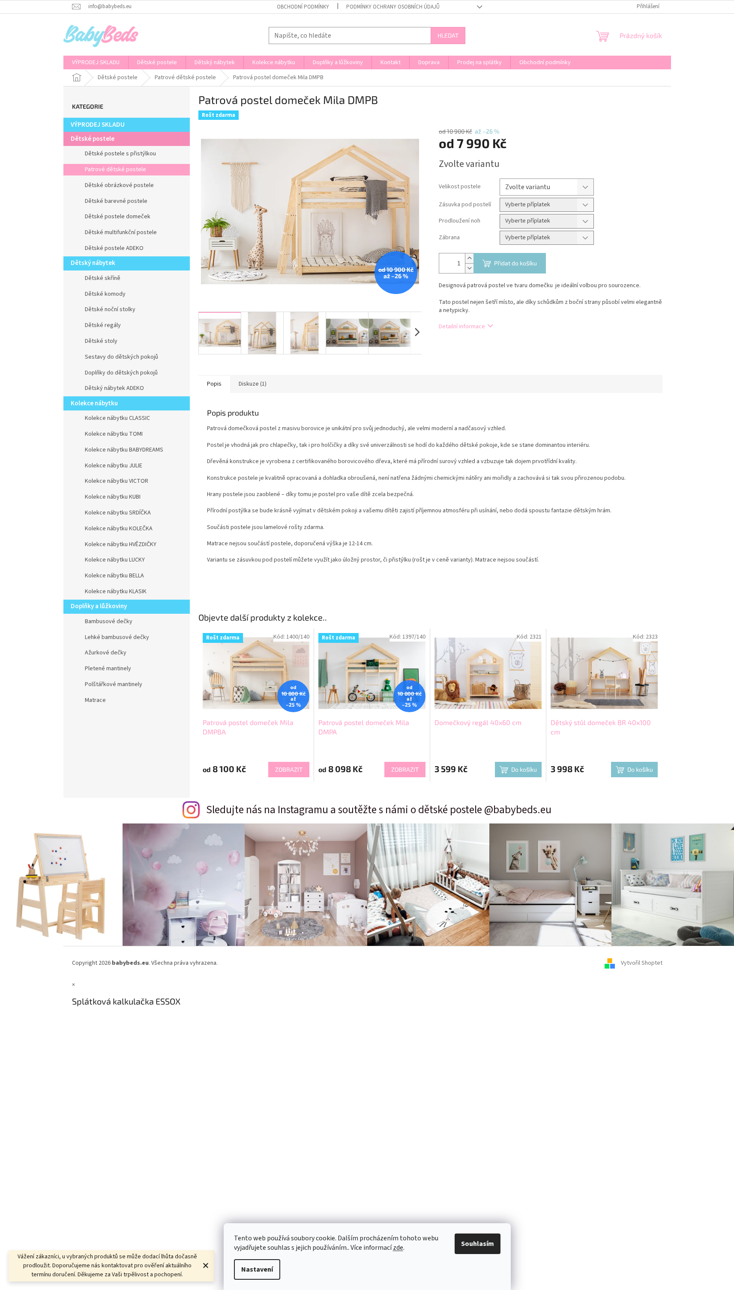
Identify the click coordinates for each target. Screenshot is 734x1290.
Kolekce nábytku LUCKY (115, 560)
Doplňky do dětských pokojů (121, 373)
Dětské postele (92, 138)
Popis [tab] (214, 384)
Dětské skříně (102, 278)
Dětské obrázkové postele (119, 185)
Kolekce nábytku (94, 403)
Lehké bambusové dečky (117, 637)
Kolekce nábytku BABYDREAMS (124, 450)
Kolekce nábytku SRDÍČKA (118, 512)
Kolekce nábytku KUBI (113, 497)
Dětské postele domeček (117, 216)
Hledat (447, 35)
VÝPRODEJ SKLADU (98, 124)
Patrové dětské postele (115, 169)
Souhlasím (477, 1243)
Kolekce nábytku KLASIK (116, 591)
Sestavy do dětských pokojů (121, 357)
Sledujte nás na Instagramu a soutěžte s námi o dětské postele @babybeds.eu (378, 809)
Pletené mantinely (108, 668)
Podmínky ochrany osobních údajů (393, 7)
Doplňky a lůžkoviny (99, 606)
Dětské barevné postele (116, 201)
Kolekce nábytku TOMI (114, 434)
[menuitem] (95, 62)
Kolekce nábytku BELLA (114, 575)
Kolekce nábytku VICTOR (116, 481)
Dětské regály (103, 325)
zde (398, 1247)
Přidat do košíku (515, 263)
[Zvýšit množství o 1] (469, 258)
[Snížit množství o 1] (469, 268)
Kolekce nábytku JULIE (113, 465)
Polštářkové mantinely (113, 684)
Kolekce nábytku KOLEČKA (119, 528)
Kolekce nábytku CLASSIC (117, 418)
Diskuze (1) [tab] (253, 384)
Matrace (95, 700)
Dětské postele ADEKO (114, 248)
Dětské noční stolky (110, 309)
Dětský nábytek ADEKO (114, 388)
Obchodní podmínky (303, 7)
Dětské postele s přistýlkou (120, 153)
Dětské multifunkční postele (121, 232)
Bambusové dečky (108, 621)
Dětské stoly (101, 341)
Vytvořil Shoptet (641, 963)
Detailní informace (462, 326)
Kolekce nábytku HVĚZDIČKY (120, 544)
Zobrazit (289, 769)
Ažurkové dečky (105, 652)
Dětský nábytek (93, 263)
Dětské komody (105, 294)
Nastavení (257, 1269)
